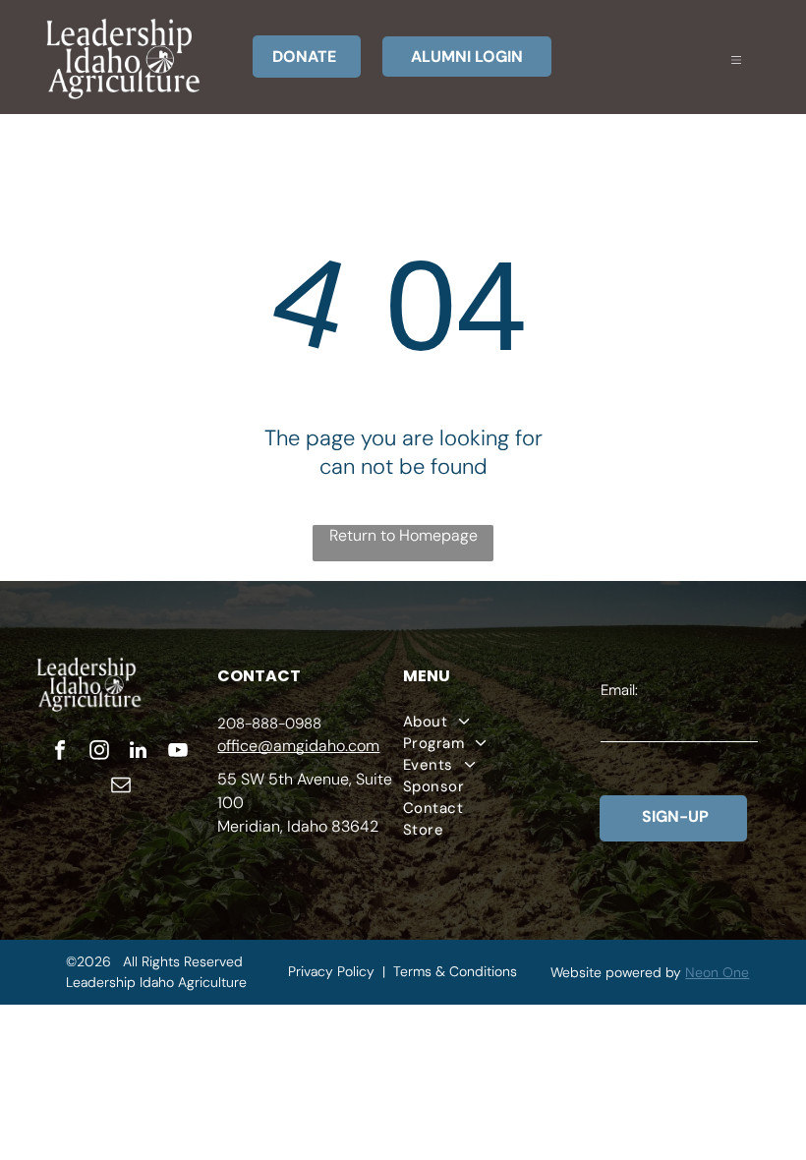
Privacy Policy (331, 971)
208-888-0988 (269, 723)
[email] (121, 787)
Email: (619, 690)
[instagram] (99, 752)
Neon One (717, 972)
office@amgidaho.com (298, 745)
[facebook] (60, 752)
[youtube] (178, 752)
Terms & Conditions (455, 971)
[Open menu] (736, 57)
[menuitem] (501, 721)
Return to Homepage (403, 535)
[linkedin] (138, 752)
